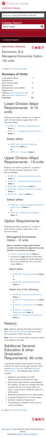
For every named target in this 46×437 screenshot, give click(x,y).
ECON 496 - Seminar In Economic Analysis (24, 189)
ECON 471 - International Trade (25, 305)
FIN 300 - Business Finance (21, 254)
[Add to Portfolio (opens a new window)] (36, 47)
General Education (17, 92)
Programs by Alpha (20, 68)
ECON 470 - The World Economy (26, 299)
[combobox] (23, 15)
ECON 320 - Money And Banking (25, 274)
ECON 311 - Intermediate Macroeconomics (24, 181)
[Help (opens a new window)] (42, 47)
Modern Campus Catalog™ (27, 434)
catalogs (7, 429)
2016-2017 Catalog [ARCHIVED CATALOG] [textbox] (19, 15)
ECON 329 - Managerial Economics (26, 282)
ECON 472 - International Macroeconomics (23, 311)
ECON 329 (23, 331)
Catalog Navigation (11, 40)
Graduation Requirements (16, 95)
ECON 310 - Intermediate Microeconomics (24, 176)
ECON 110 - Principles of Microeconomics (24, 126)
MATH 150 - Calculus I (19, 152)
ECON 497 (13, 337)
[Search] (42, 26)
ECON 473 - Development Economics (27, 315)
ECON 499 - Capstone (16, 194)
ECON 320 (12, 331)
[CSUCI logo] (23, 3)
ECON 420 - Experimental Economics (27, 294)
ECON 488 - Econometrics (18, 186)
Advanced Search (8, 34)
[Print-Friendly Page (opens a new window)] (39, 47)
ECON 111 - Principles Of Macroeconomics (24, 131)
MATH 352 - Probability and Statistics (24, 212)
